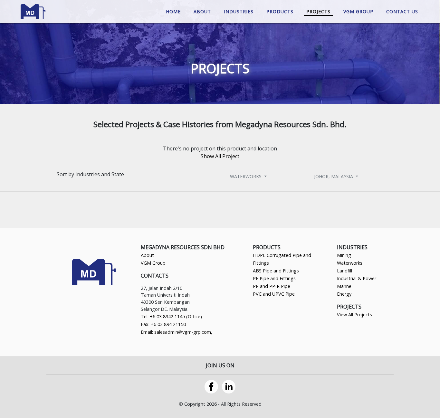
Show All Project (220, 156)
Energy (344, 294)
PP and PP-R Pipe (271, 286)
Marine (344, 286)
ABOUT (202, 11)
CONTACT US (402, 11)
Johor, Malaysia (334, 176)
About (147, 255)
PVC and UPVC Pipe (274, 294)
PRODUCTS (279, 11)
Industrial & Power (356, 278)
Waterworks (246, 176)
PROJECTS (318, 11)
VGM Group (153, 263)
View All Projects (354, 314)
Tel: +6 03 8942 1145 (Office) (171, 316)
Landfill (344, 271)
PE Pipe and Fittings (274, 278)
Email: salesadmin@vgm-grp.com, (176, 332)
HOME (173, 11)
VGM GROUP (358, 11)
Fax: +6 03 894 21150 (163, 324)
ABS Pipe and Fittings (276, 271)
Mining (344, 255)
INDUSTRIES (238, 11)
